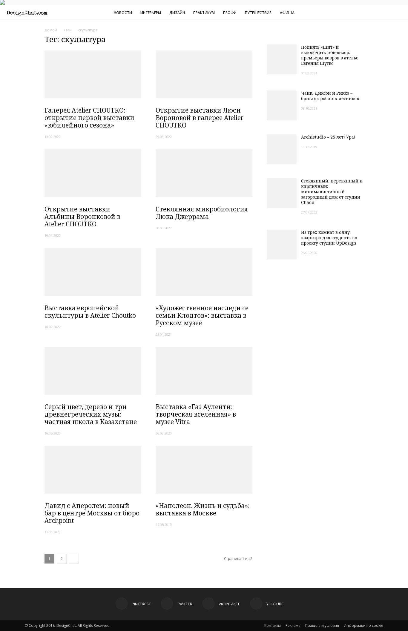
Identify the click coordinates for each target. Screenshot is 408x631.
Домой (51, 30)
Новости (123, 12)
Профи (230, 12)
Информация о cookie (363, 625)
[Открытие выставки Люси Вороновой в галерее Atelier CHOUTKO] (204, 74)
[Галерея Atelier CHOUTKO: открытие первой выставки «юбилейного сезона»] (93, 74)
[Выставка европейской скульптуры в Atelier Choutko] (93, 272)
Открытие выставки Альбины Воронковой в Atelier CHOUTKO (82, 216)
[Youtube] (384, 13)
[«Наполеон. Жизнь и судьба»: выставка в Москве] (204, 470)
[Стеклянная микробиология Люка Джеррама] (204, 173)
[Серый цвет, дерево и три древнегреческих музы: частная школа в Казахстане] (93, 371)
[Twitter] (365, 13)
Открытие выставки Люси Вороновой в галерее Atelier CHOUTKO (200, 117)
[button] (401, 13)
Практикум (204, 12)
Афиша (287, 12)
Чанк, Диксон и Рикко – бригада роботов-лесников (330, 95)
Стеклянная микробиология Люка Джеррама (202, 213)
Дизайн (177, 12)
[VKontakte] (374, 13)
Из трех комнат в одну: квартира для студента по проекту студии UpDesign (329, 237)
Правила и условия (322, 625)
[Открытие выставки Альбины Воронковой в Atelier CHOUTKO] (93, 173)
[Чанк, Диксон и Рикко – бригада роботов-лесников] (282, 105)
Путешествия (258, 12)
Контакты (272, 625)
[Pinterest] (355, 13)
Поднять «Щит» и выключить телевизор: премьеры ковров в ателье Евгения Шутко (329, 55)
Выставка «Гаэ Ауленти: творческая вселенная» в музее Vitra (196, 414)
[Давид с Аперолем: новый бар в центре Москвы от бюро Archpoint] (93, 470)
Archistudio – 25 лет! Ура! (328, 137)
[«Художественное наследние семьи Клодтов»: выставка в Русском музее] (204, 272)
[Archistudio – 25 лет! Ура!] (282, 149)
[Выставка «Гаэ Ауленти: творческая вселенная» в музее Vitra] (204, 371)
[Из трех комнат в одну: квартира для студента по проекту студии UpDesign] (282, 245)
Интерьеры (150, 12)
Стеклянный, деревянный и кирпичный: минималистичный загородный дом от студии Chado (332, 191)
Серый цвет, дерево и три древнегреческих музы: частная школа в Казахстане (91, 414)
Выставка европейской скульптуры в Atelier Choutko (90, 312)
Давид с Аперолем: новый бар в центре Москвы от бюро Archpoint (92, 513)
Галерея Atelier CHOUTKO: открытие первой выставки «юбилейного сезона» (89, 117)
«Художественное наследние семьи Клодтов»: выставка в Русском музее (202, 315)
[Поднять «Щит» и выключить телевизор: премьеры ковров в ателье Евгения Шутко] (282, 59)
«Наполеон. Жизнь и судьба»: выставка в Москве (203, 509)
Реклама (293, 625)
